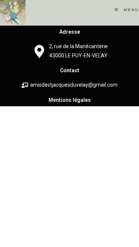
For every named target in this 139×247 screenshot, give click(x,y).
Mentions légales (70, 100)
